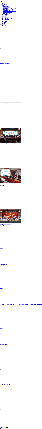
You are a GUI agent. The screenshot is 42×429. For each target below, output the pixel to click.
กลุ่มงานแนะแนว (5, 15)
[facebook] (0, 428)
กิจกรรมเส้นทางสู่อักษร (3, 344)
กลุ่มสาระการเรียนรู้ (3, 16)
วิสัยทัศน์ (3, 5)
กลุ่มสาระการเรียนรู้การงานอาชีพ (6, 13)
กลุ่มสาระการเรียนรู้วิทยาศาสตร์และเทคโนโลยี (8, 10)
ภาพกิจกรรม (1, 47)
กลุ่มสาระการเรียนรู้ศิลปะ (4, 21)
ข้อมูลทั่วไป (3, 6)
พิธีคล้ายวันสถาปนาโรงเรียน (4, 264)
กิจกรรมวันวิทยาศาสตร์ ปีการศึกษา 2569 (6, 63)
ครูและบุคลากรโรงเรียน (4, 7)
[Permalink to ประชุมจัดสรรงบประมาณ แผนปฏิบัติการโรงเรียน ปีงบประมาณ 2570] (10, 182)
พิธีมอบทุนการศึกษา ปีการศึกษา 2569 (5, 224)
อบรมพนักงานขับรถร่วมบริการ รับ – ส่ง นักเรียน (7, 384)
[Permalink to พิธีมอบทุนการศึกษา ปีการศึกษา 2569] (10, 222)
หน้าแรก (2, 3)
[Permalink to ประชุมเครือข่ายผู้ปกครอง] (10, 423)
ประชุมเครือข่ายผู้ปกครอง (4, 424)
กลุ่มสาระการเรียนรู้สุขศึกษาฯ (5, 20)
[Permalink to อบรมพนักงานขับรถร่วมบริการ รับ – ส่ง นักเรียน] (10, 383)
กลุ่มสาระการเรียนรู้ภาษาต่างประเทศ (7, 12)
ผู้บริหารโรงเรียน (5, 8)
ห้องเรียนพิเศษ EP (4, 25)
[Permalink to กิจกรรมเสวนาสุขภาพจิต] (10, 102)
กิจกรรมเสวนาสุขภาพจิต (3, 103)
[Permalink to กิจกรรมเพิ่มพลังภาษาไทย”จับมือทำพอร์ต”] (10, 142)
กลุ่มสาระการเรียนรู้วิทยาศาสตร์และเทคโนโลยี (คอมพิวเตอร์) (9, 11)
